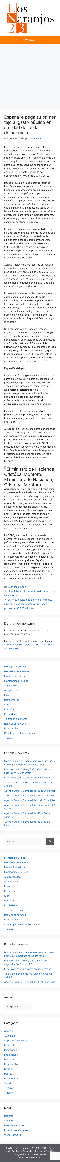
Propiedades (11, 714)
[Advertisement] (30, 76)
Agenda (8, 1031)
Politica (8, 1073)
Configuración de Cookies (25, 1154)
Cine (6, 704)
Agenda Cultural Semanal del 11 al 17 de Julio (29, 795)
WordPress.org (12, 1134)
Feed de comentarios (16, 1130)
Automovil (9, 1035)
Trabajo (8, 738)
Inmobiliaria (10, 1050)
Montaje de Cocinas (15, 666)
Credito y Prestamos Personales (22, 733)
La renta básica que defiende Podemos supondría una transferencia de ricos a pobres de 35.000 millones (28, 604)
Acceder (9, 1120)
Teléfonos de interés (15, 719)
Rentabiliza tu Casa (15, 723)
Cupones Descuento (15, 1040)
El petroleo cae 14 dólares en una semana (27, 777)
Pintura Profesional (14, 676)
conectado (36, 630)
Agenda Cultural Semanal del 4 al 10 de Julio (29, 800)
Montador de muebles (16, 671)
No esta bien (11, 728)
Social (23, 586)
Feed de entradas (14, 1125)
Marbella (9, 1059)
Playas (8, 695)
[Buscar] (50, 841)
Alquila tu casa (12, 685)
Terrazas (9, 1088)
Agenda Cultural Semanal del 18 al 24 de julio (29, 790)
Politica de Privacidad (23, 1151)
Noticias (8, 1069)
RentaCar (9, 709)
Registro (8, 1115)
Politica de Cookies (45, 1151)
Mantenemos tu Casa (16, 680)
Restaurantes (11, 699)
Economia (13, 586)
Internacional (11, 1054)
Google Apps (11, 690)
